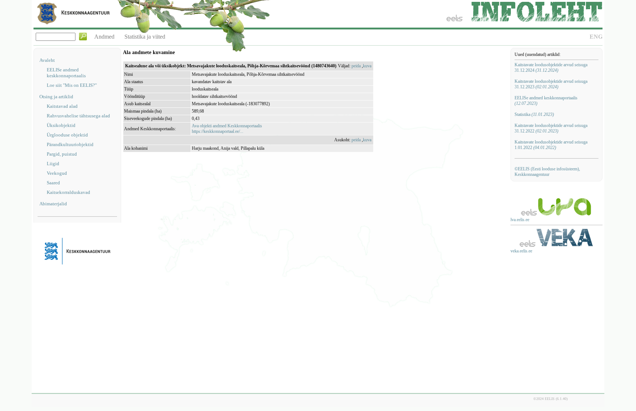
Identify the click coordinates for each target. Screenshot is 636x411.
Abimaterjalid (53, 203)
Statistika (534, 114)
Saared (53, 182)
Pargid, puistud (62, 154)
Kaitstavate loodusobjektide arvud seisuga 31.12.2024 (551, 67)
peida (356, 65)
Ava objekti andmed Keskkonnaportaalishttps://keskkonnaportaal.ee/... (227, 128)
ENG (596, 36)
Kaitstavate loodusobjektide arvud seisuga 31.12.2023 (551, 84)
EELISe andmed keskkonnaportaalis (66, 72)
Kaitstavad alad (62, 106)
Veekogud (57, 173)
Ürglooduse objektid (67, 135)
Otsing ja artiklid (56, 96)
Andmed (104, 36)
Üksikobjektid (61, 125)
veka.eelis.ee (521, 251)
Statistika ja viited (144, 36)
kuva (367, 65)
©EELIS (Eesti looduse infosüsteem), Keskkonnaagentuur (547, 171)
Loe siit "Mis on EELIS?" (72, 85)
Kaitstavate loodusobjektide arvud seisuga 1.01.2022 (551, 144)
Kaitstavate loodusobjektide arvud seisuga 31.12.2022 (551, 128)
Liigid (53, 163)
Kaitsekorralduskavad (68, 192)
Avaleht (47, 60)
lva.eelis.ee (519, 219)
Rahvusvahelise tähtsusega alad (78, 115)
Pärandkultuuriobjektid (70, 144)
